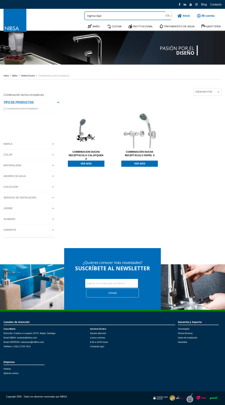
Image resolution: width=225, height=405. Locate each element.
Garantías (182, 342)
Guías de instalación (187, 338)
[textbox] (128, 15)
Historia (7, 369)
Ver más (86, 163)
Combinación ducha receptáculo (53, 75)
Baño (14, 75)
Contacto (215, 4)
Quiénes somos (11, 373)
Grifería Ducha (28, 75)
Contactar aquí (97, 346)
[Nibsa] (15, 30)
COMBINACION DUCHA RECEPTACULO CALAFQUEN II (86, 155)
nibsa (6, 75)
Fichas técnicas (185, 333)
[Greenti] (213, 399)
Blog (204, 4)
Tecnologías (183, 329)
